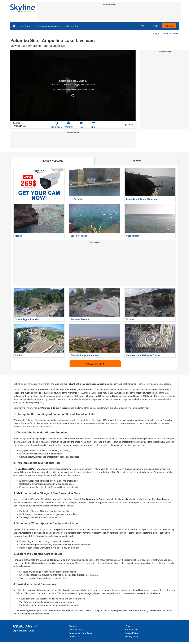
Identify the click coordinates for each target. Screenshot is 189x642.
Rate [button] (81, 126)
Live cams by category (48, 25)
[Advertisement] (109, 13)
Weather (69, 126)
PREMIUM (169, 25)
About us (73, 625)
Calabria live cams (128, 407)
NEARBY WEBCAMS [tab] (52, 160)
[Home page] (14, 25)
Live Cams (25, 25)
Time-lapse (56, 126)
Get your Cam (72, 25)
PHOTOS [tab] (136, 160)
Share (94, 126)
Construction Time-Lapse (81, 632)
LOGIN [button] (155, 25)
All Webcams (94, 364)
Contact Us (74, 636)
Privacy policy (131, 636)
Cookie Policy (131, 632)
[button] (143, 25)
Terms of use (131, 629)
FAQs (127, 625)
